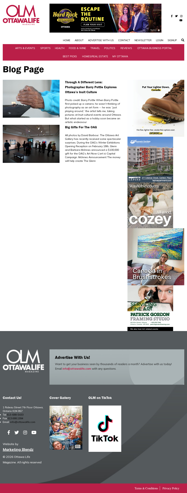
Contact (124, 40)
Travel (95, 48)
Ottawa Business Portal (154, 48)
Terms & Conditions (146, 488)
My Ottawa (120, 56)
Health (59, 48)
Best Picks (70, 56)
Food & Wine (77, 48)
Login (159, 40)
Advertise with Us (101, 40)
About (79, 40)
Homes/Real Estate (95, 56)
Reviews (126, 48)
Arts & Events (25, 48)
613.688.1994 (15, 418)
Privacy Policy (171, 488)
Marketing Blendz (18, 449)
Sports (45, 48)
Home (66, 40)
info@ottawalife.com (76, 368)
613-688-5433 (15, 414)
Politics (109, 48)
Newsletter (143, 40)
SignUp (172, 40)
